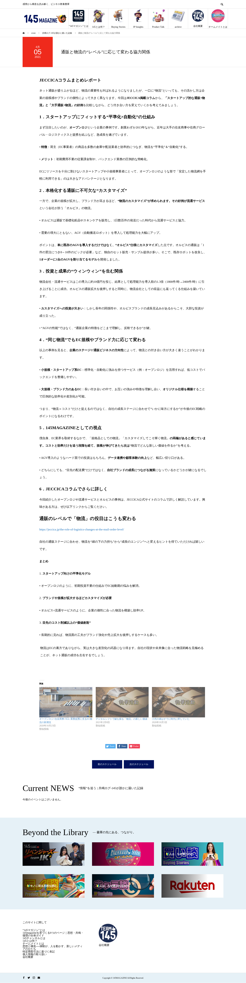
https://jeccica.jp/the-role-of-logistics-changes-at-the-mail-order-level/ (81, 529)
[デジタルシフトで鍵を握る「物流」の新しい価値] (122, 702)
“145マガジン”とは (78, 26)
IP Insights (138, 27)
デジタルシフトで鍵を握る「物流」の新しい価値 (121, 719)
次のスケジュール (139, 764)
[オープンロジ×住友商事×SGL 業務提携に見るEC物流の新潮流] (65, 702)
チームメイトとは (218, 27)
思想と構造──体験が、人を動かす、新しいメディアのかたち (53, 947)
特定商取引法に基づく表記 (39, 951)
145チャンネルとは (34, 938)
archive (178, 27)
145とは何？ (98, 27)
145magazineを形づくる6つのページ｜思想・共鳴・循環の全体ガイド (53, 934)
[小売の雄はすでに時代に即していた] (178, 702)
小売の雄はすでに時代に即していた (170, 719)
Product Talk (158, 27)
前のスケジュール (107, 764)
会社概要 (198, 26)
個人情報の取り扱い (35, 954)
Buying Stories (118, 27)
